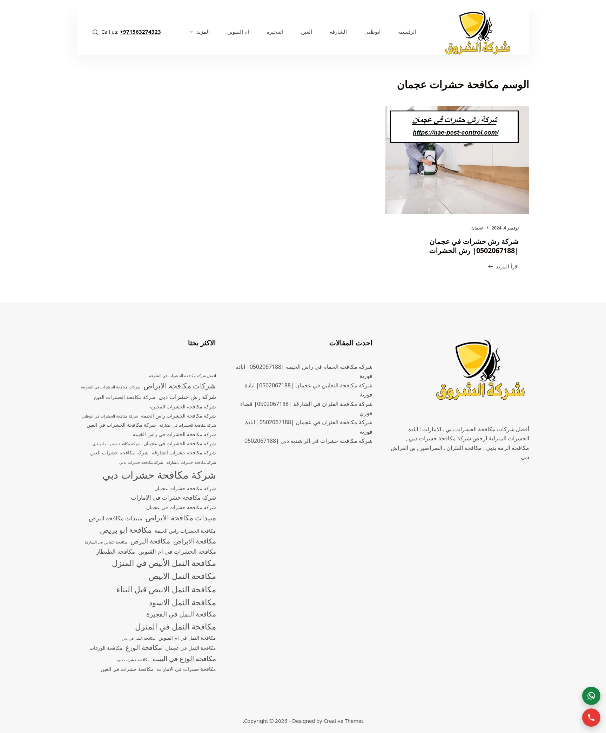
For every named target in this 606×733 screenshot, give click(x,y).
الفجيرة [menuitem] (275, 31)
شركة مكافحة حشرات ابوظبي (116, 443)
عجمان (477, 228)
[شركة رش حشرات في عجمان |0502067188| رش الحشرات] (457, 160)
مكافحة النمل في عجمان (190, 648)
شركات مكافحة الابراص (179, 386)
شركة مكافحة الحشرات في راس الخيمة (174, 434)
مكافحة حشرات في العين (127, 669)
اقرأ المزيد (503, 267)
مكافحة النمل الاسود (182, 602)
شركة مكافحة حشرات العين (119, 452)
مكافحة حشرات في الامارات (186, 669)
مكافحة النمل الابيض (182, 576)
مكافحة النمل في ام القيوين (187, 637)
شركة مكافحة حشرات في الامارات (173, 497)
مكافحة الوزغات (105, 648)
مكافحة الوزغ (144, 647)
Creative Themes (344, 720)
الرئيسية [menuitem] (407, 31)
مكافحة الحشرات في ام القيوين (177, 551)
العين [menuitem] (306, 31)
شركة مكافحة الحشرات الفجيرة (183, 406)
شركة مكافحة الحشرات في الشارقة (187, 425)
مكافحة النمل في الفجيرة (181, 614)
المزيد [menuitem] (203, 31)
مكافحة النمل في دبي (138, 638)
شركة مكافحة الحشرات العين (124, 397)
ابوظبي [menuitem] (372, 31)
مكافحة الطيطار (115, 551)
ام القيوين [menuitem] (238, 31)
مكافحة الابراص (194, 541)
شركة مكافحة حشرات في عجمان (181, 507)
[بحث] (95, 32)
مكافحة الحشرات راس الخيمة (185, 530)
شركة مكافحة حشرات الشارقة (184, 452)
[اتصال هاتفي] (591, 717)
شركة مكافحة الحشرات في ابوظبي (110, 416)
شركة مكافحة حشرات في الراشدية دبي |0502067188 (308, 441)
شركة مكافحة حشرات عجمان (185, 488)
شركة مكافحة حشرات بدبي (141, 462)
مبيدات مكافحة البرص (115, 518)
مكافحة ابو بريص (126, 530)
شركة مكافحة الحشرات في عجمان (179, 443)
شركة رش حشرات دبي (187, 397)
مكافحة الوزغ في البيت (184, 658)
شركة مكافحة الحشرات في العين (121, 424)
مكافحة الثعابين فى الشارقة (106, 542)
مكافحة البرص (150, 541)
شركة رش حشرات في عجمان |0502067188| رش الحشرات (474, 245)
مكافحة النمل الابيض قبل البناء (166, 589)
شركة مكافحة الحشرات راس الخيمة (178, 415)
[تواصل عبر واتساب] (591, 696)
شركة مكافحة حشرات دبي (159, 475)
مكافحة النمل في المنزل (175, 626)
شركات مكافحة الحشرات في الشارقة (110, 387)
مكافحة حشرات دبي (133, 659)
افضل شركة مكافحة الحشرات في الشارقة (182, 375)
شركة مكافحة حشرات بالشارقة (191, 462)
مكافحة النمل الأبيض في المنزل (164, 563)
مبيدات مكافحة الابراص (181, 517)
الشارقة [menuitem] (338, 31)
